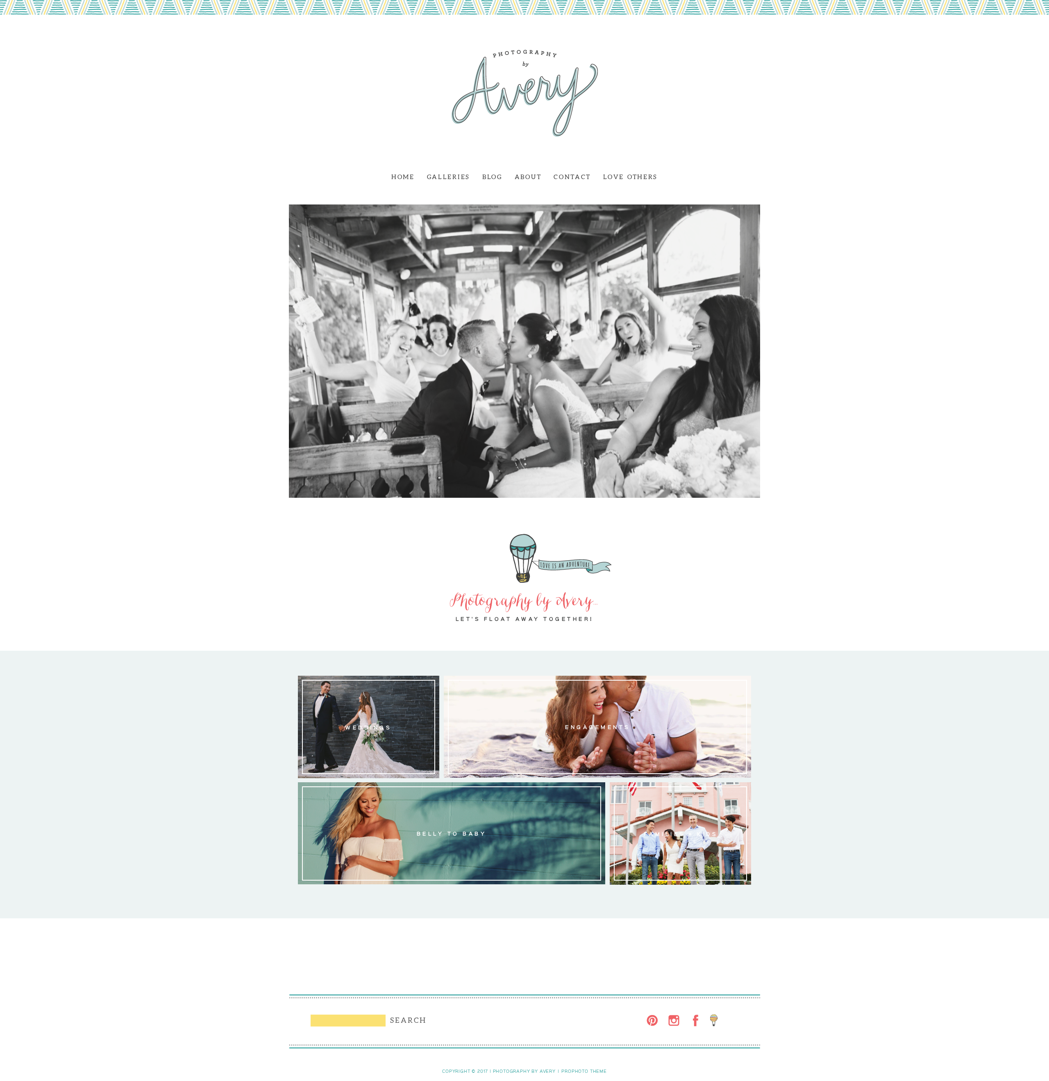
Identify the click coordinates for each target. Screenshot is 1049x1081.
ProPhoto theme (583, 1071)
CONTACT (572, 177)
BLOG (492, 177)
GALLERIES (448, 177)
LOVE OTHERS (630, 177)
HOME (403, 177)
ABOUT (528, 177)
